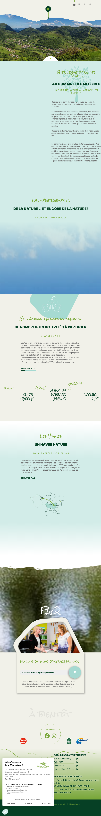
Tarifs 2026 (58, 762)
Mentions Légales (74, 804)
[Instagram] (54, 735)
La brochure (59, 765)
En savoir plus (28, 368)
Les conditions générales (64, 769)
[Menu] (96, 4)
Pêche (40, 388)
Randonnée (75, 386)
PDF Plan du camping (62, 758)
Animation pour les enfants (58, 394)
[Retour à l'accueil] (29, 7)
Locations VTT (91, 396)
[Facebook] (47, 735)
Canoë (28, 394)
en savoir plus (28, 478)
